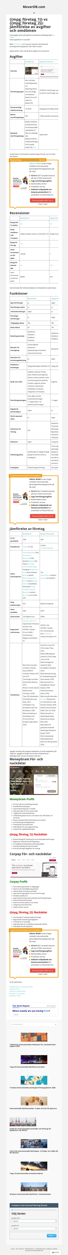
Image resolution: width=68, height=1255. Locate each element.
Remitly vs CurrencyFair (17, 994)
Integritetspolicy (30, 1249)
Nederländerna (46, 575)
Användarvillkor (40, 1249)
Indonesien (27, 578)
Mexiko (25, 584)
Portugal (43, 699)
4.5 (21, 224)
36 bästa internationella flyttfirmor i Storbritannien (30, 1194)
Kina (31, 570)
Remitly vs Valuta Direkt (17, 991)
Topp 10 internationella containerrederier (26, 1173)
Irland (25, 581)
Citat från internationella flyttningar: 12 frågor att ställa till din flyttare (34, 1152)
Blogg (13, 1249)
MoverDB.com (34, 7)
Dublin (34, 578)
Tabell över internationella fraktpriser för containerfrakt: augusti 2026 (33, 1045)
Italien (34, 581)
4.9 (21, 244)
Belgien (31, 561)
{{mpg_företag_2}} (46, 62)
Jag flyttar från (16, 1218)
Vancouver (26, 567)
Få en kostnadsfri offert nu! (41, 200)
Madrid (32, 589)
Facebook (49, 1249)
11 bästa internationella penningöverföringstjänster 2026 (32, 1088)
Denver (25, 552)
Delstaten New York (29, 621)
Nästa (51, 1236)
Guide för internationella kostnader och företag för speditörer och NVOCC (30, 1129)
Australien (48, 634)
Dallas (25, 547)
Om (16, 1249)
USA (34, 147)
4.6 (21, 265)
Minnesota (26, 558)
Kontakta (21, 1249)
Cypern (43, 578)
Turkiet (25, 595)
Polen (32, 587)
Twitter (55, 1249)
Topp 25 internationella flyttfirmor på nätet (27, 1067)
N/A (51, 265)
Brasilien (30, 564)
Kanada (33, 567)
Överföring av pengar (30, 160)
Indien (25, 575)
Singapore (26, 589)
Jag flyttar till (15, 1225)
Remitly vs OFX (14, 989)
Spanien (26, 592)
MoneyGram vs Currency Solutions (21, 987)
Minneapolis (27, 555)
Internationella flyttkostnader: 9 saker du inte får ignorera (33, 1108)
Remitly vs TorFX (15, 996)
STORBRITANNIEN (47, 548)
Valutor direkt (35, 163)
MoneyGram (17, 44)
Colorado (32, 552)
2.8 (51, 224)
